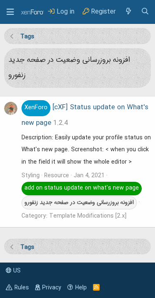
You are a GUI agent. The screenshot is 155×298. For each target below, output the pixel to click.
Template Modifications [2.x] (87, 216)
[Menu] (10, 12)
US (16, 270)
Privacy (51, 287)
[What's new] (128, 11)
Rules (21, 287)
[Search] (145, 11)
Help (81, 287)
